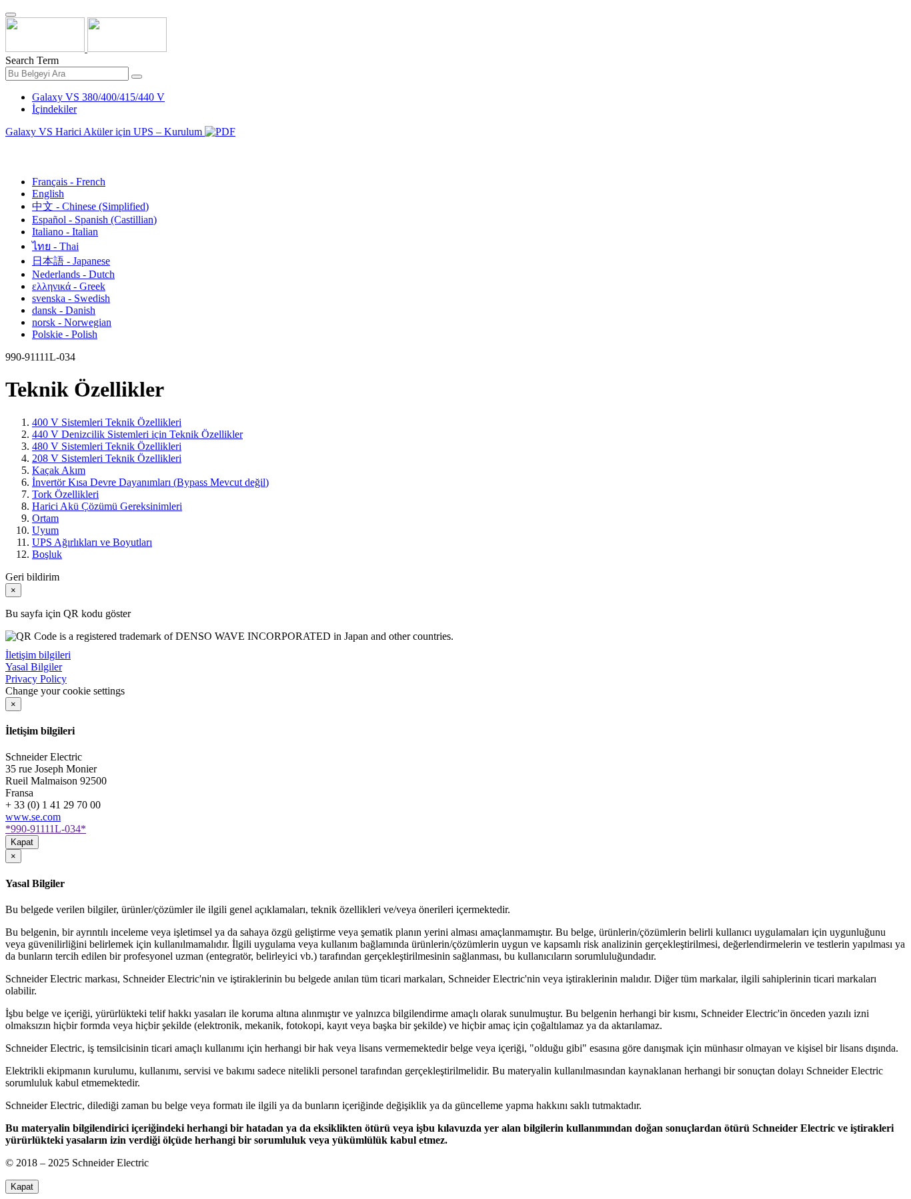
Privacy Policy (36, 678)
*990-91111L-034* (45, 828)
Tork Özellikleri (65, 494)
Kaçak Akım (58, 470)
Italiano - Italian (65, 231)
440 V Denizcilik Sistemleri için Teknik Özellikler (137, 434)
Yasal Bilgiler (33, 666)
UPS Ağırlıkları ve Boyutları (92, 542)
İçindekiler (54, 109)
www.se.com (33, 816)
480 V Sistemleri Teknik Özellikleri (106, 446)
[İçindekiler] (10, 147)
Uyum (45, 530)
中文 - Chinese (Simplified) (90, 206)
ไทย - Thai (55, 246)
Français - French (68, 181)
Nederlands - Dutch (73, 274)
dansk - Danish (63, 310)
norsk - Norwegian (71, 322)
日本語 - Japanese (71, 261)
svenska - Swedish (71, 298)
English (48, 193)
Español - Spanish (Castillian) (94, 219)
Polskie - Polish (64, 334)
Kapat (22, 842)
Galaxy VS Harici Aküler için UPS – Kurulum (105, 131)
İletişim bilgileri (38, 654)
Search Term (32, 60)
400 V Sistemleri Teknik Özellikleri (106, 422)
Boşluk (47, 554)
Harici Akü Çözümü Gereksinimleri (107, 506)
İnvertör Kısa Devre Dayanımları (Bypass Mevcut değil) (150, 482)
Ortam (45, 518)
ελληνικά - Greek (68, 286)
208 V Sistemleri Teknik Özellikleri (106, 458)
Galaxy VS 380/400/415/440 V (98, 97)
